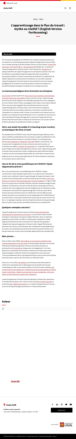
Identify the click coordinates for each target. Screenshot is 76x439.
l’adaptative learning (20, 284)
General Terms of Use (32, 436)
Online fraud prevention (45, 436)
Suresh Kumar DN (29, 67)
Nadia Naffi (8, 8)
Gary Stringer (6, 96)
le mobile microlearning (26, 146)
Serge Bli (15, 381)
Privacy (55, 436)
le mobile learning (45, 282)
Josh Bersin (45, 69)
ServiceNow (22, 262)
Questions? (62, 410)
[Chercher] (65, 8)
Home (35, 19)
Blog (41, 19)
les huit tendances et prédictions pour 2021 (20, 142)
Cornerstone (17, 248)
